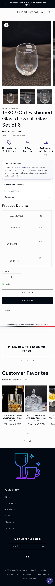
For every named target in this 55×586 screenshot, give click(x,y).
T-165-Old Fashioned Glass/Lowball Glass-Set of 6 (13, 418)
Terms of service (28, 574)
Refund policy (45, 570)
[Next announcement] (50, 4)
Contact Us (10, 522)
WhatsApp (21, 167)
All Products (11, 503)
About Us (9, 528)
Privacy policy (14, 574)
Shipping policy (43, 574)
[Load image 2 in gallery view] (27, 96)
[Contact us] (49, 581)
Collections (10, 510)
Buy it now (27, 300)
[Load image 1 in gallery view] (10, 96)
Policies (8, 516)
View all (27, 441)
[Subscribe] (43, 546)
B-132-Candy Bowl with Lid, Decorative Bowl (36, 418)
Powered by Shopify (29, 570)
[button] (6, 12)
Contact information (29, 578)
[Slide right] (33, 361)
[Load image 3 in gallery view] (44, 96)
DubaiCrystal (16, 570)
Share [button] (7, 310)
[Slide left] (21, 361)
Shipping (5, 135)
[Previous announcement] (5, 4)
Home (8, 497)
